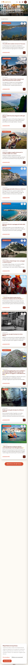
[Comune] (20, 2)
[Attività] (22, 2)
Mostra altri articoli (14, 464)
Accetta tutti (7, 661)
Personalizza (6, 657)
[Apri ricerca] (17, 2)
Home (6, 8)
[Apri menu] (25, 2)
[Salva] (25, 23)
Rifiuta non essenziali (17, 657)
